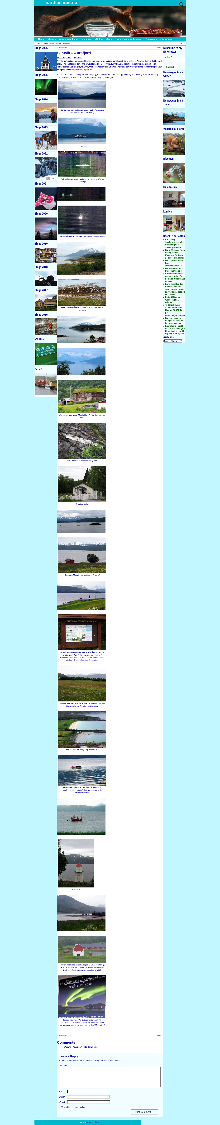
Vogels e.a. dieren (68, 39)
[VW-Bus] (46, 354)
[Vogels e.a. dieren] (174, 144)
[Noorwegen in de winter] (174, 88)
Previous (62, 47)
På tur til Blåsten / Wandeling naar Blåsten (173, 299)
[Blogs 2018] (46, 278)
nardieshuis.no (61, 2)
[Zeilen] (46, 384)
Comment (64, 1065)
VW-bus (99, 39)
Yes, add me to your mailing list (74, 1107)
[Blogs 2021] (46, 198)
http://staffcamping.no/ (82, 70)
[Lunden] (174, 223)
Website (62, 1102)
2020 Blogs (49, 43)
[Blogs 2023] (46, 140)
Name (62, 1091)
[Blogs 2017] (46, 302)
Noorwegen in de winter (159, 39)
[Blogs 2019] (46, 255)
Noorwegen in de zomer (129, 39)
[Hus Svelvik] (174, 199)
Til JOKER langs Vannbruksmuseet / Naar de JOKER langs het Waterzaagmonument (175, 310)
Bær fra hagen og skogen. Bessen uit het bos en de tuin (174, 320)
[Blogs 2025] (46, 87)
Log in (179, 43)
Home (41, 39)
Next (160, 47)
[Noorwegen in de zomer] (174, 116)
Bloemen (86, 39)
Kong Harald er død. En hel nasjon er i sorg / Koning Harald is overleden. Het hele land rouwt (175, 289)
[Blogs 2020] (46, 229)
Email (62, 1097)
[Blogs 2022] (46, 168)
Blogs (51, 39)
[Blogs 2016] (46, 326)
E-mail (168, 57)
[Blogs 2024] (46, 113)
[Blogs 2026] (46, 61)
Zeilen (109, 39)
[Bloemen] (174, 173)
